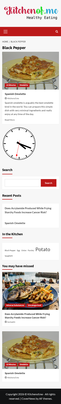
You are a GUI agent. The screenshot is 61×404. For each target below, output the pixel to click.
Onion (23, 250)
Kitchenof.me (13, 98)
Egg (18, 250)
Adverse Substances (15, 305)
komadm (11, 322)
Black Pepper (10, 250)
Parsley (31, 250)
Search (7, 170)
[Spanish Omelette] (30, 70)
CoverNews (28, 398)
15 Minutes (11, 85)
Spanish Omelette (15, 94)
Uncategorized (34, 305)
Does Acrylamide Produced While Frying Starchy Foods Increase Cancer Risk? (28, 210)
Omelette (24, 85)
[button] (5, 31)
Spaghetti (9, 256)
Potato (42, 249)
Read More (10, 120)
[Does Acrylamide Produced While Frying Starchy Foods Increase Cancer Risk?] (30, 291)
